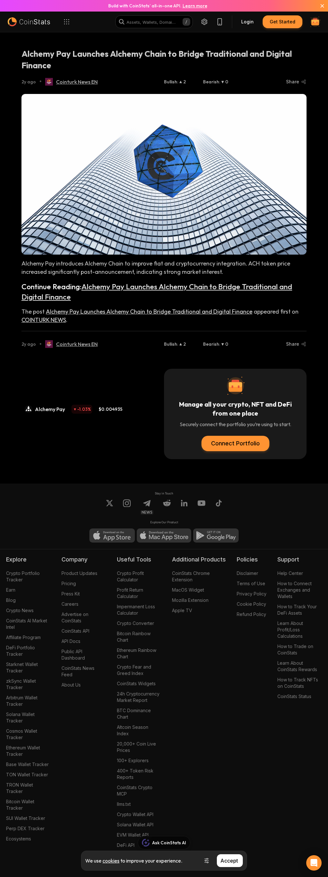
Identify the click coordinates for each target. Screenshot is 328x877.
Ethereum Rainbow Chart (136, 653)
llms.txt (124, 804)
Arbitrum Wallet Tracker (21, 701)
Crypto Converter (135, 623)
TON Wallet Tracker (27, 774)
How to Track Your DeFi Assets (297, 610)
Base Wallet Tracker (27, 764)
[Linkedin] (184, 507)
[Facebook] (219, 507)
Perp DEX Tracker (25, 828)
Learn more (195, 6)
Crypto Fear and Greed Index (134, 670)
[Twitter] (109, 507)
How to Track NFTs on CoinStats (297, 683)
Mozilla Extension (190, 600)
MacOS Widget (188, 590)
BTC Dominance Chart (134, 714)
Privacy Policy (251, 593)
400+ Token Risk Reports (135, 774)
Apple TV (182, 610)
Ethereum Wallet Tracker (23, 751)
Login (247, 21)
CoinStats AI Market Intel (26, 624)
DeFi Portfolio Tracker (20, 651)
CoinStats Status (294, 696)
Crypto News (20, 610)
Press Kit (71, 593)
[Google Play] (216, 535)
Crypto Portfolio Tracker (23, 576)
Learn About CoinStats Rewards (297, 666)
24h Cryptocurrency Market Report (138, 697)
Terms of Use (251, 583)
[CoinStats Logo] (29, 21)
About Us (71, 684)
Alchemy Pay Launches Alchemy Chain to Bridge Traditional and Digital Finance (149, 311)
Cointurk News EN (77, 82)
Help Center (290, 573)
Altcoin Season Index (132, 730)
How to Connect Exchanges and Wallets (294, 590)
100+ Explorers (133, 760)
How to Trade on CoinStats (295, 649)
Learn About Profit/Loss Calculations (290, 629)
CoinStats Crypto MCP (134, 791)
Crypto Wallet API (135, 814)
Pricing (69, 583)
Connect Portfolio (235, 443)
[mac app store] (164, 535)
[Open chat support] (314, 863)
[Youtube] (201, 507)
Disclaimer (247, 573)
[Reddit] (167, 507)
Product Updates (79, 573)
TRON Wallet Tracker (19, 788)
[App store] (112, 535)
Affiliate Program (23, 637)
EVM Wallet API (133, 835)
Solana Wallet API (135, 824)
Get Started (282, 21)
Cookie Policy (251, 604)
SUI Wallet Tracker (25, 818)
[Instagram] (127, 507)
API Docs (71, 641)
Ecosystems (18, 838)
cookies (110, 860)
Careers (70, 604)
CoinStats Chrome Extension (191, 576)
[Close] (318, 5)
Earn (10, 590)
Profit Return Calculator (130, 593)
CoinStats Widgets (136, 683)
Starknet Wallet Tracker (22, 667)
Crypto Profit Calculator (130, 576)
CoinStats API (75, 631)
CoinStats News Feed (78, 671)
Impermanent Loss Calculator (136, 610)
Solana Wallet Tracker (20, 717)
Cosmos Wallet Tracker (21, 734)
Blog (11, 600)
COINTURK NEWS (43, 320)
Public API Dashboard (73, 655)
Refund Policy (251, 614)
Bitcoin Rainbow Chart (134, 637)
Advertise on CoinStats (75, 617)
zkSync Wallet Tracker (21, 684)
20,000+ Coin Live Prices (136, 747)
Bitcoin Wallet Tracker (20, 805)
